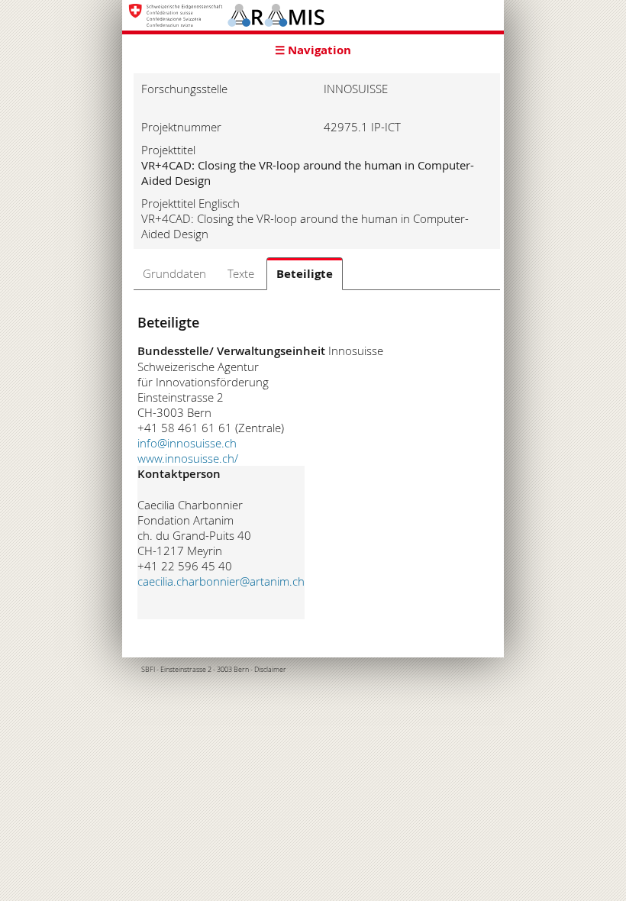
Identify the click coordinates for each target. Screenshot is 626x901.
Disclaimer (270, 669)
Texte (240, 273)
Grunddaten (174, 273)
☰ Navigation (313, 50)
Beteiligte (304, 274)
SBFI (148, 669)
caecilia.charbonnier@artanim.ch (221, 581)
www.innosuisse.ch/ (187, 458)
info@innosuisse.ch (187, 442)
